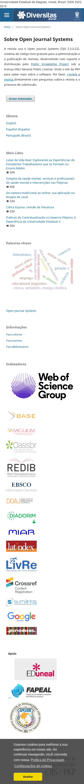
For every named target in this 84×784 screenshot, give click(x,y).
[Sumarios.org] (21, 605)
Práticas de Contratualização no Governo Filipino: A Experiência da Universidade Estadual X (41, 219)
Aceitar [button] (28, 776)
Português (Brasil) (18, 135)
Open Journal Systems (21, 311)
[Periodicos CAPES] (21, 634)
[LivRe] (21, 571)
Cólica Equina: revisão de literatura (30, 207)
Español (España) (18, 129)
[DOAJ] (21, 504)
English (11, 123)
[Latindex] (21, 551)
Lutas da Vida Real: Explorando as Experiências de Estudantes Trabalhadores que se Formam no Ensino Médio (40, 164)
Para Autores (14, 340)
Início (7, 27)
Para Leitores (14, 334)
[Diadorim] (21, 523)
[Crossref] (21, 593)
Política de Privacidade (47, 760)
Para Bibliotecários (17, 347)
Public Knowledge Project (50, 64)
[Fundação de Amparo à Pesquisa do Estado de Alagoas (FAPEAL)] (29, 697)
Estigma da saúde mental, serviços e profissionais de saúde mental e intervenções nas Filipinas (40, 181)
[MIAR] (21, 535)
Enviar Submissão (20, 98)
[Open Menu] (6, 15)
